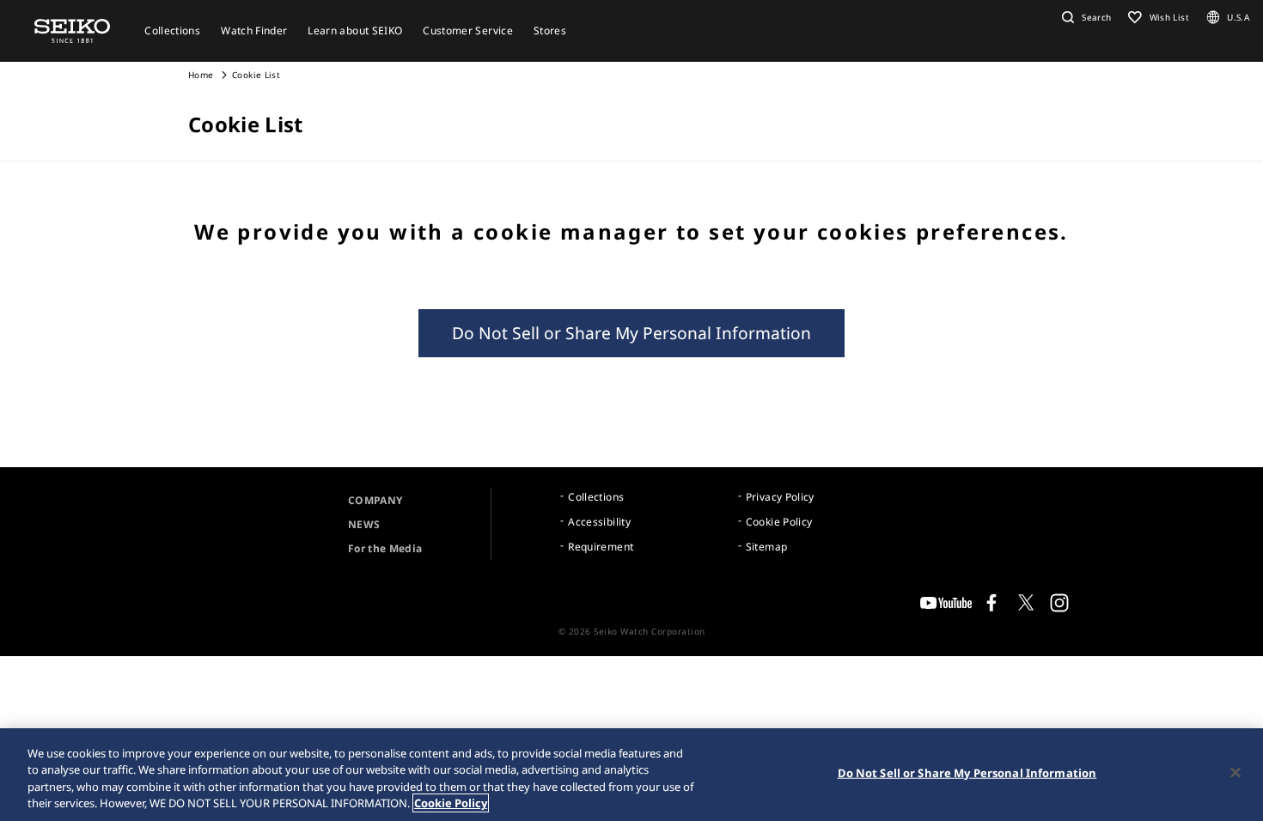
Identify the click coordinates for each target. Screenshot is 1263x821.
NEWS (364, 524)
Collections (596, 497)
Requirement (600, 546)
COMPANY (375, 500)
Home (200, 75)
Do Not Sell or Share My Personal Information (631, 332)
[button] (1084, 17)
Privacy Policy (780, 497)
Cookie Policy (779, 521)
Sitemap (766, 546)
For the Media (385, 548)
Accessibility (599, 521)
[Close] (1235, 772)
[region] (631, 774)
